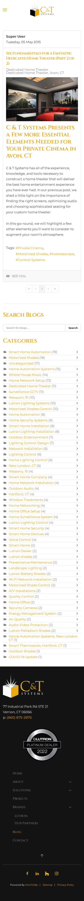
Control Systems (31, 260)
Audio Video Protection (28, 625)
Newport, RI (19, 397)
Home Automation (24, 414)
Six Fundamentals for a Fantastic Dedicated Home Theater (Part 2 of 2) (40, 58)
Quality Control (21, 596)
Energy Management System (33, 614)
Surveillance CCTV (23, 392)
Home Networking (24, 505)
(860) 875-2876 (19, 717)
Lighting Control (22, 454)
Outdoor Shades (22, 651)
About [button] (18, 782)
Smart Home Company (28, 477)
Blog (17, 832)
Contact (21, 840)
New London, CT (22, 466)
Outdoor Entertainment (29, 437)
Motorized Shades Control (30, 409)
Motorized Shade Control (29, 585)
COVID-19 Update (23, 657)
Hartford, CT (19, 494)
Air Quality (17, 619)
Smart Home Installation (29, 426)
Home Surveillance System (31, 517)
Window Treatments (26, 500)
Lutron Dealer (20, 551)
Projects (20, 798)
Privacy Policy (65, 884)
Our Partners (26, 823)
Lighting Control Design (29, 443)
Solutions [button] (22, 790)
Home (17, 773)
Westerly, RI (18, 471)
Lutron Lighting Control (28, 523)
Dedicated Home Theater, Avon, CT (35, 72)
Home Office (19, 602)
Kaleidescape (63, 254)
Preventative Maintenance (30, 562)
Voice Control (20, 540)
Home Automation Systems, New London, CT (43, 638)
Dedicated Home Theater (27, 69)
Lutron (21, 816)
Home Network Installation (31, 483)
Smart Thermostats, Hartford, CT (36, 645)
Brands (19, 807)
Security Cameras (23, 608)
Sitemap (48, 884)
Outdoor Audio (21, 488)
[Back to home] (42, 10)
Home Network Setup (27, 380)
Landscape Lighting (25, 568)
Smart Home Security (26, 528)
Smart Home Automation (30, 352)
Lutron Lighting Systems (29, 403)
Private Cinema (30, 248)
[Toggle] (78, 352)
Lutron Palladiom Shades (30, 631)
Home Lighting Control (28, 460)
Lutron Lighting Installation (31, 432)
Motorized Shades (33, 254)
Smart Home (19, 545)
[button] (5, 10)
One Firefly (31, 884)
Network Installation (26, 449)
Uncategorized (21, 363)
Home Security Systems (28, 420)
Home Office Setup (24, 511)
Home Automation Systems (32, 369)
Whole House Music (25, 375)
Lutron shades (20, 557)
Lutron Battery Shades (27, 574)
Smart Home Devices (26, 534)
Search (73, 327)
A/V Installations (22, 591)
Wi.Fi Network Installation (30, 579)
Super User (15, 36)
